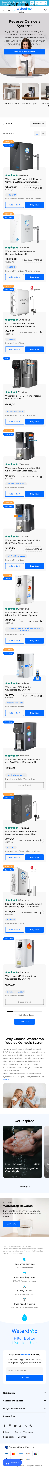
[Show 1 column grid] (37, 133)
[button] (7, 124)
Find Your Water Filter (24, 51)
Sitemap (22, 1437)
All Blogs (23, 1186)
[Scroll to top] (24, 1317)
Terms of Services (24, 1432)
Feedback (8, 1437)
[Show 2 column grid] (43, 133)
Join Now (11, 1224)
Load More (24, 1022)
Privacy (7, 1432)
